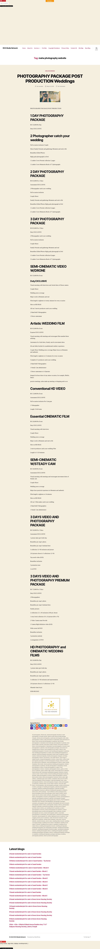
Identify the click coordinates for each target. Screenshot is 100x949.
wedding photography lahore (43, 830)
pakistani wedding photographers (46, 788)
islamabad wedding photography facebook (53, 772)
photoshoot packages (47, 806)
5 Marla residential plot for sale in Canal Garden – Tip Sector (29, 875)
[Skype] (58, 725)
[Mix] (47, 725)
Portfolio (44, 48)
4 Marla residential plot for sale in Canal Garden (25, 857)
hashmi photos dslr (36, 772)
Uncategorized (50, 70)
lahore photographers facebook (50, 777)
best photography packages (52, 747)
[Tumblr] (61, 725)
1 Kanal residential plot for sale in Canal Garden (25, 892)
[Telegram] (55, 725)
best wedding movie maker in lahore (54, 749)
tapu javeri (58, 819)
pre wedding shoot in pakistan (52, 808)
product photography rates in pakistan (51, 811)
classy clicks (59, 759)
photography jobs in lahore (53, 800)
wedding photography (61, 826)
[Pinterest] (42, 725)
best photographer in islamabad (44, 746)
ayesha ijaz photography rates (57, 738)
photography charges (59, 798)
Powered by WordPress (33, 937)
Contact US (74, 48)
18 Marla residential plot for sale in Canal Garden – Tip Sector (30, 861)
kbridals (34, 775)
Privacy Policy (65, 48)
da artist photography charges (51, 760)
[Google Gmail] (50, 728)
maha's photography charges (50, 782)
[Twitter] (34, 725)
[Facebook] (31, 725)
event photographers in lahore (54, 762)
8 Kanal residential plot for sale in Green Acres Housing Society (30, 912)
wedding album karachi (58, 821)
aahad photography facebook (54, 734)
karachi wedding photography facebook (58, 773)
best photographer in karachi (59, 746)
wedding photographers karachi (47, 826)
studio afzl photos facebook (57, 817)
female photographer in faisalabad (54, 765)
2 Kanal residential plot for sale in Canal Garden (25, 854)
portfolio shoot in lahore (38, 808)
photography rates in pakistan (45, 803)
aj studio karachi (43, 736)
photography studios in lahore (54, 804)
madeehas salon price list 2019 (59, 778)
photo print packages (46, 793)
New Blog (87, 48)
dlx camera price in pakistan (39, 762)
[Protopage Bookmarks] (66, 725)
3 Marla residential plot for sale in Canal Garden (25, 864)
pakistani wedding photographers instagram (56, 790)
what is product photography (51, 835)
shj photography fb (42, 816)
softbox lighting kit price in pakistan (56, 816)
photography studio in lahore (39, 804)
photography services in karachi (61, 803)
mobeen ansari (43, 783)
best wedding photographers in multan (41, 752)
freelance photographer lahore (52, 769)
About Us (29, 48)
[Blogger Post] (63, 725)
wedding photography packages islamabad (50, 834)
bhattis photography (42, 756)
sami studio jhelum (51, 814)
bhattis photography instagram (54, 756)
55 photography (36, 734)
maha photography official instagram (41, 780)
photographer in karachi (42, 796)
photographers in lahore (54, 796)
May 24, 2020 (50, 86)
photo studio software (45, 795)
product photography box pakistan (53, 809)
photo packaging (36, 793)
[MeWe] (45, 725)
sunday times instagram (50, 819)
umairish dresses (41, 821)
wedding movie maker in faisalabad (51, 822)
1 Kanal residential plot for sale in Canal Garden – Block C (28, 871)
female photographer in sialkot (52, 767)
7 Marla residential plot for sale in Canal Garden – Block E (28, 885)
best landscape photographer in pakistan (56, 743)
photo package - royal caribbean (46, 791)
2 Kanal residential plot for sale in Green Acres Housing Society (30, 899)
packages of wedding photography (45, 787)
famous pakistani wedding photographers (54, 764)
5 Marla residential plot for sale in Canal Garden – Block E (28, 878)
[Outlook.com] (34, 728)
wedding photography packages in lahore (42, 832)
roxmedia (40, 86)
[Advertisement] (41, 16)
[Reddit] (37, 725)
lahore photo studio (37, 777)
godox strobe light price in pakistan (60, 770)
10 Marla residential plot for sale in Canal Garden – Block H (29, 868)
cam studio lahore (54, 757)
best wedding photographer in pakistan (59, 751)
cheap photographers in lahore (47, 759)
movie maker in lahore (52, 783)
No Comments (61, 86)
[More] (55, 728)
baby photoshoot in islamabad (51, 739)
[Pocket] (53, 728)
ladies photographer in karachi (44, 775)
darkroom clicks (64, 760)
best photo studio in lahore (50, 744)
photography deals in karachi (39, 800)
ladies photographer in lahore (59, 775)
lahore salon (62, 777)
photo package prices (60, 791)
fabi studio (40, 764)
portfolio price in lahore (60, 806)
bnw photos (47, 757)
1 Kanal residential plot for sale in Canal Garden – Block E (28, 896)
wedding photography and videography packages (44, 827)
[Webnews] (53, 725)
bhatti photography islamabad (44, 754)
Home (24, 48)
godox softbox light (46, 770)
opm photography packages (51, 785)
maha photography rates (57, 780)
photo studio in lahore (57, 793)
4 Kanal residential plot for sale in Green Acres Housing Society (30, 903)
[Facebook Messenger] (42, 728)
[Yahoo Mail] (31, 728)
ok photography (40, 785)
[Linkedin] (39, 725)
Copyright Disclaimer (54, 48)
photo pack (35, 791)
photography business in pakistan (45, 798)
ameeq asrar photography (43, 738)
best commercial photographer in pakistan (46, 741)
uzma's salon (49, 821)
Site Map (81, 48)
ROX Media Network (10, 48)
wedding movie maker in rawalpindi (50, 824)
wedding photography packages (59, 830)
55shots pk (43, 734)
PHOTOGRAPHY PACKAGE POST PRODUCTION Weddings (50, 78)
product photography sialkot (51, 813)
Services (36, 48)
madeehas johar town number (44, 778)
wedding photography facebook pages (47, 829)
